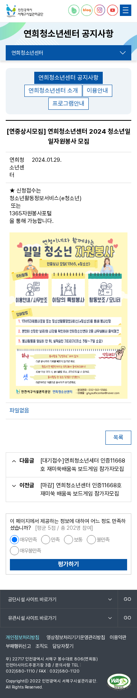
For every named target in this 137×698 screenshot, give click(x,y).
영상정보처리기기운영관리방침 (75, 637)
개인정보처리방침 (22, 637)
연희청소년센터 (27, 53)
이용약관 (118, 637)
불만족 (103, 540)
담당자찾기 (63, 646)
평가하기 (68, 564)
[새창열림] (74, 10)
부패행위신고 (18, 646)
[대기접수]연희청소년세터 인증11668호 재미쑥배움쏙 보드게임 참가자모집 (82, 464)
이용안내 (97, 90)
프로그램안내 (68, 103)
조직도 (41, 646)
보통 (78, 540)
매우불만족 (30, 551)
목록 (118, 437)
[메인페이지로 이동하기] (25, 11)
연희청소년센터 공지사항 (68, 77)
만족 (55, 540)
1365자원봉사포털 (31, 213)
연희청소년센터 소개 (53, 90)
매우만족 (28, 540)
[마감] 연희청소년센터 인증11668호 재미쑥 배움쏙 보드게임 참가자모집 (81, 489)
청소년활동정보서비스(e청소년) (45, 198)
